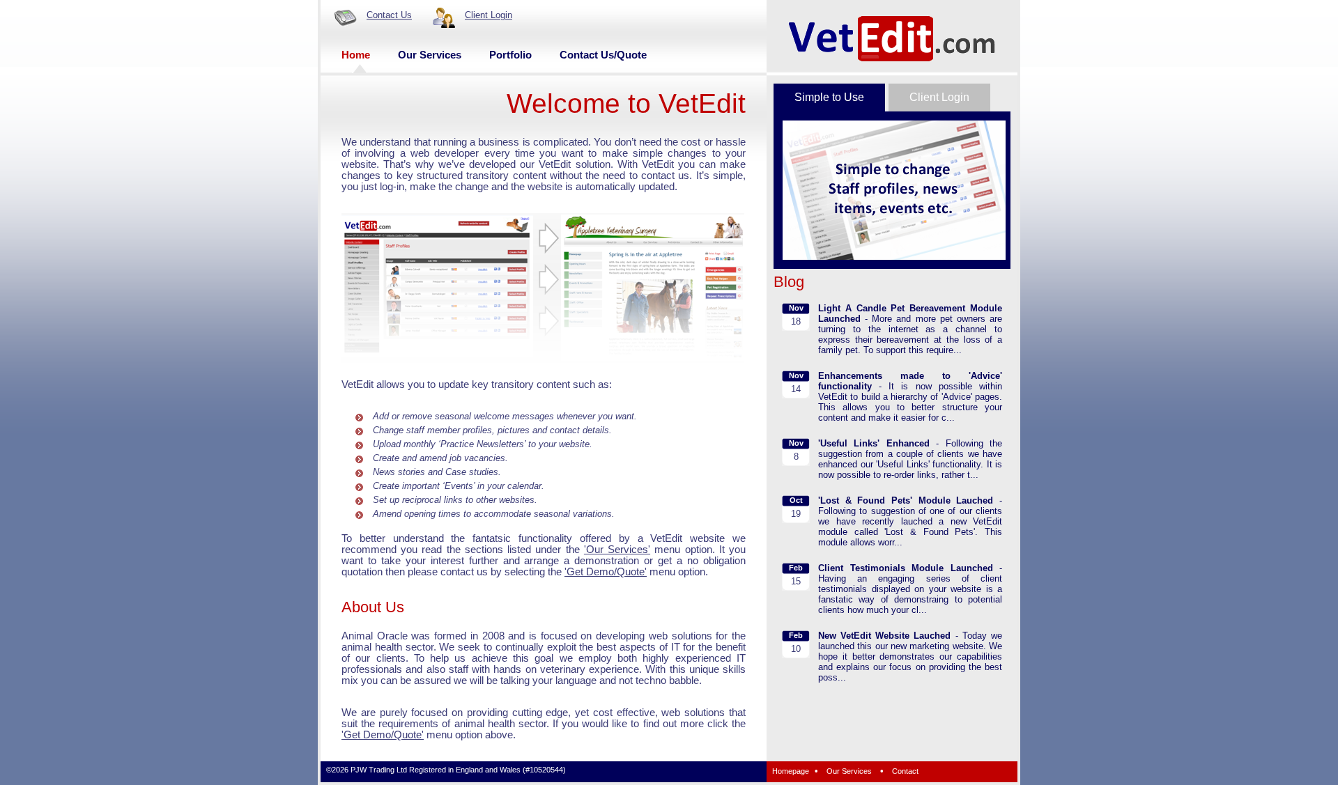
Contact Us (389, 15)
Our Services (849, 771)
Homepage (790, 771)
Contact (905, 771)
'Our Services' (617, 549)
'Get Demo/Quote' (605, 571)
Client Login (488, 15)
